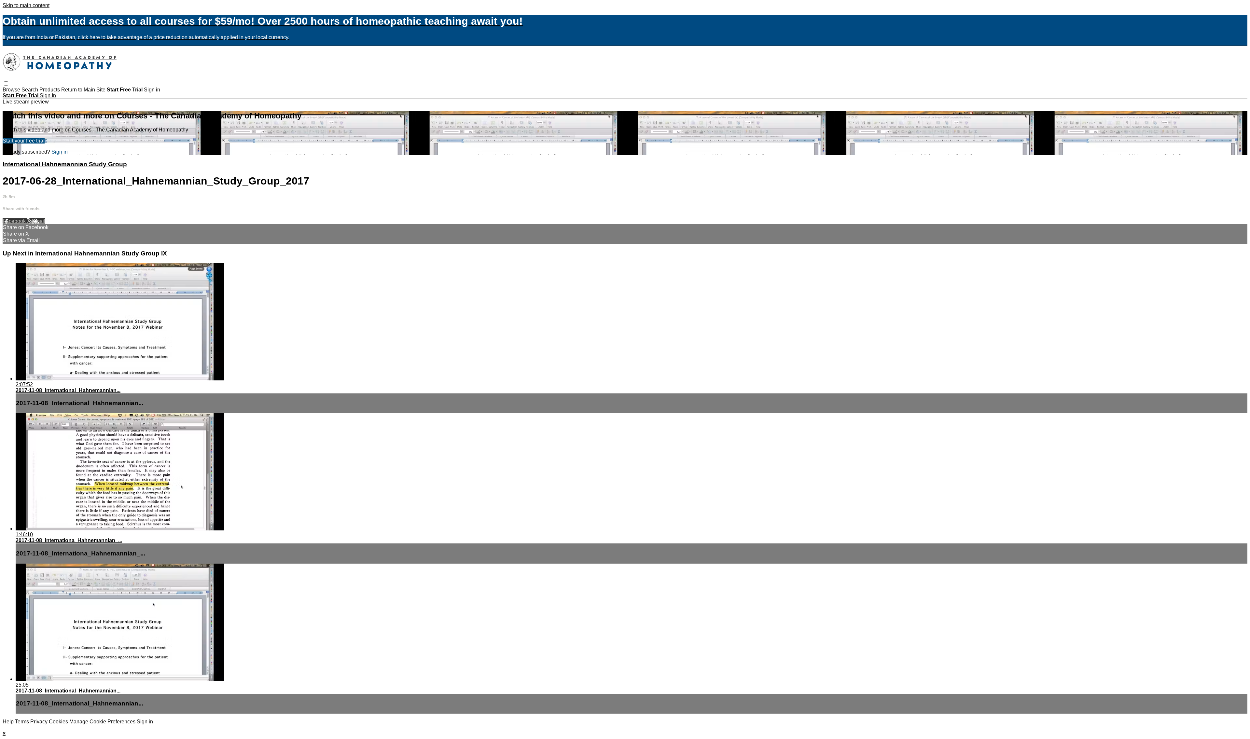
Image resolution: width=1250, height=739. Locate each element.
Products (49, 89)
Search (30, 89)
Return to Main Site (83, 89)
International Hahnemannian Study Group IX (101, 253)
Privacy (39, 721)
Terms (22, 721)
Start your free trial (24, 141)
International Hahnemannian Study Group (65, 164)
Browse (12, 89)
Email (38, 221)
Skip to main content (26, 5)
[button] (6, 83)
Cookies (59, 721)
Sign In (48, 95)
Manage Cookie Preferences (103, 721)
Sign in (152, 89)
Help (9, 721)
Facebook (15, 221)
